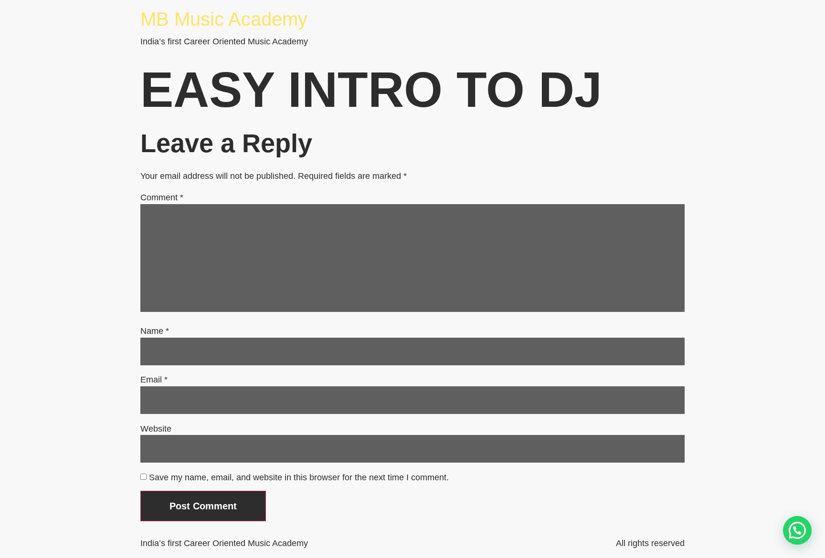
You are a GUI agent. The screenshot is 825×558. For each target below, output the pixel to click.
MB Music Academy (223, 19)
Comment (161, 197)
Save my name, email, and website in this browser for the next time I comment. (299, 477)
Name (154, 331)
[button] (797, 530)
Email (154, 379)
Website (155, 428)
